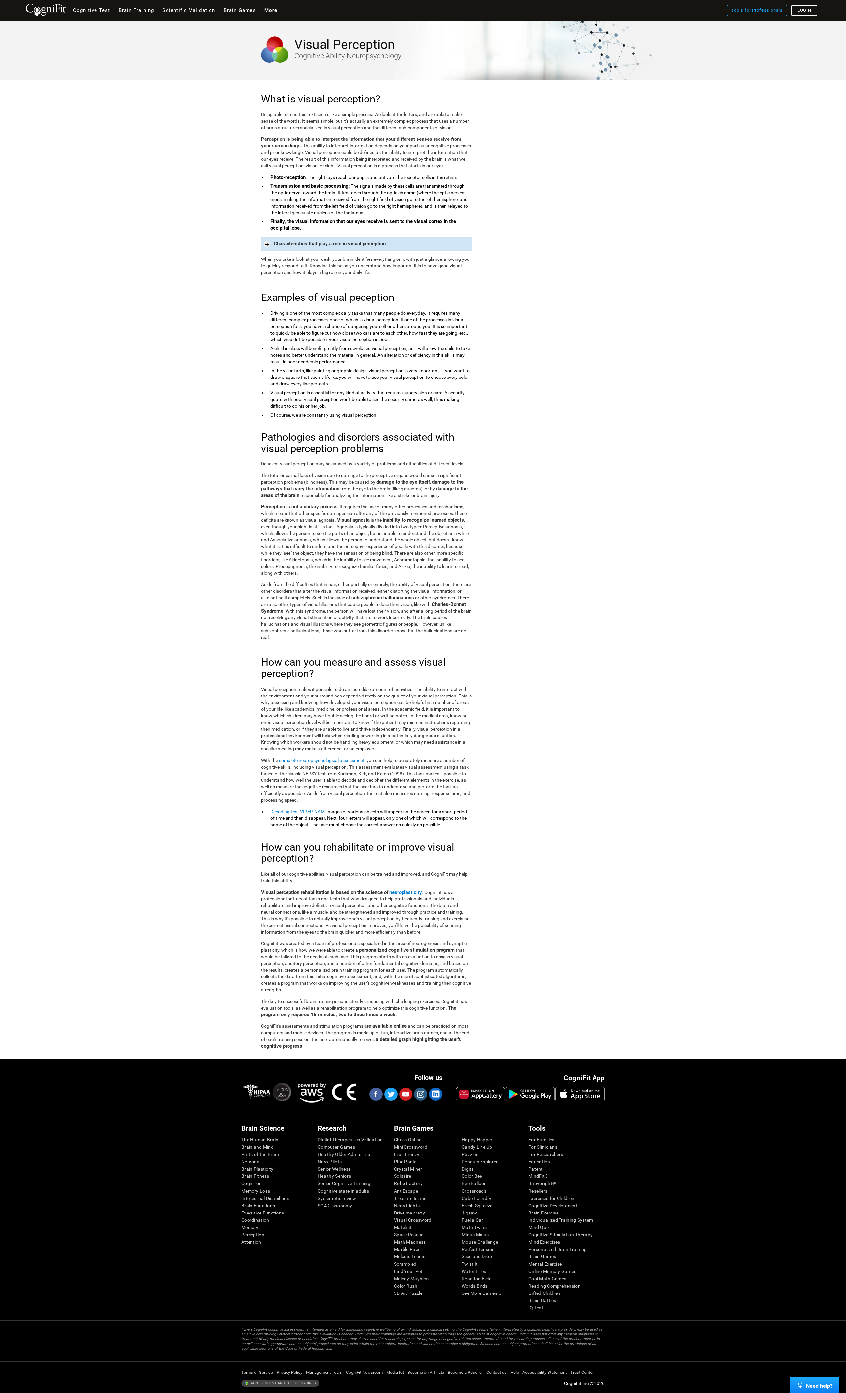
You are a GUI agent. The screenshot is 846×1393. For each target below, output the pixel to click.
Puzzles (470, 1154)
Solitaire (402, 1176)
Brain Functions (258, 1205)
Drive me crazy (409, 1212)
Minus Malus (475, 1234)
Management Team (324, 1372)
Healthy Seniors (334, 1176)
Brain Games (542, 1256)
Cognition (251, 1183)
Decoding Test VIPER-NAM (297, 811)
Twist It (470, 1264)
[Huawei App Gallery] (480, 1094)
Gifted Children (544, 1293)
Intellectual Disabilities (265, 1198)
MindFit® (538, 1176)
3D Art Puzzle (408, 1293)
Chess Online (407, 1139)
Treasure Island (410, 1198)
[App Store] (580, 1094)
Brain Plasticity (257, 1169)
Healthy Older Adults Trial (344, 1154)
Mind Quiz (539, 1227)
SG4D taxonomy (335, 1205)
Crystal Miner (408, 1169)
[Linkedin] (435, 1094)
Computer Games (336, 1147)
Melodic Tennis (409, 1256)
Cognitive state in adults (343, 1191)
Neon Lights (407, 1205)
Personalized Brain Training (557, 1249)
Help (514, 1372)
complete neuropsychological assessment (322, 760)
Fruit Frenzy (406, 1154)
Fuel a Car (472, 1220)
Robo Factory (408, 1183)
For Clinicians (542, 1147)
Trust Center (582, 1372)
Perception (252, 1234)
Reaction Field (477, 1278)
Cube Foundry (476, 1198)
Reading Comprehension (554, 1286)
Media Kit (395, 1372)
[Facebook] (376, 1094)
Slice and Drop (477, 1256)
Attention (251, 1242)
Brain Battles (542, 1300)
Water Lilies (474, 1271)
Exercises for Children (551, 1198)
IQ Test (535, 1307)
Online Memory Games (552, 1271)
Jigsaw (469, 1212)
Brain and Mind (257, 1147)
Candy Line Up (477, 1147)
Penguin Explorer (480, 1161)
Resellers (538, 1191)
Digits (468, 1169)
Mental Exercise (545, 1264)
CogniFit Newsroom (364, 1372)
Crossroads (474, 1191)
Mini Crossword (410, 1147)
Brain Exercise (543, 1212)
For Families (541, 1139)
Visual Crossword (412, 1220)
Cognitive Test (91, 10)
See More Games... (482, 1293)
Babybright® (542, 1183)
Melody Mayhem (411, 1278)
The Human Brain (259, 1139)
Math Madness (410, 1242)
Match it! (403, 1227)
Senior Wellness (334, 1169)
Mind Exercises (544, 1242)
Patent (535, 1169)
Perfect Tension (478, 1249)
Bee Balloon (474, 1183)
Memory (250, 1227)
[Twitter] (391, 1094)
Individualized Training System (560, 1220)
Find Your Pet (408, 1271)
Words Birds (474, 1286)
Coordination (255, 1220)
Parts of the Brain (260, 1154)
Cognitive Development (552, 1205)
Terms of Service (257, 1372)
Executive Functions (262, 1212)
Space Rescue (408, 1234)
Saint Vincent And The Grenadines (282, 1383)
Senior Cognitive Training (344, 1183)
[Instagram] (420, 1094)
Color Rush (405, 1286)
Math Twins (474, 1227)
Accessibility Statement (544, 1372)
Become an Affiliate (425, 1372)
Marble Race (407, 1249)
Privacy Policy (289, 1372)
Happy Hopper (477, 1139)
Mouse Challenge (480, 1242)
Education (539, 1161)
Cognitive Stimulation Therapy (560, 1234)
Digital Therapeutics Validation (350, 1139)
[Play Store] (530, 1094)
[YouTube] (405, 1094)
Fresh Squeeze (477, 1205)
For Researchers (545, 1154)
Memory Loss (255, 1191)
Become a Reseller (465, 1372)
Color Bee (472, 1176)
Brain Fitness (255, 1176)
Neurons (250, 1161)
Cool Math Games (547, 1278)
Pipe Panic (405, 1161)
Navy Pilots (330, 1161)
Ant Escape (406, 1191)
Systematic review (337, 1198)
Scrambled (405, 1264)
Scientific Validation (188, 10)
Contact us (496, 1372)
